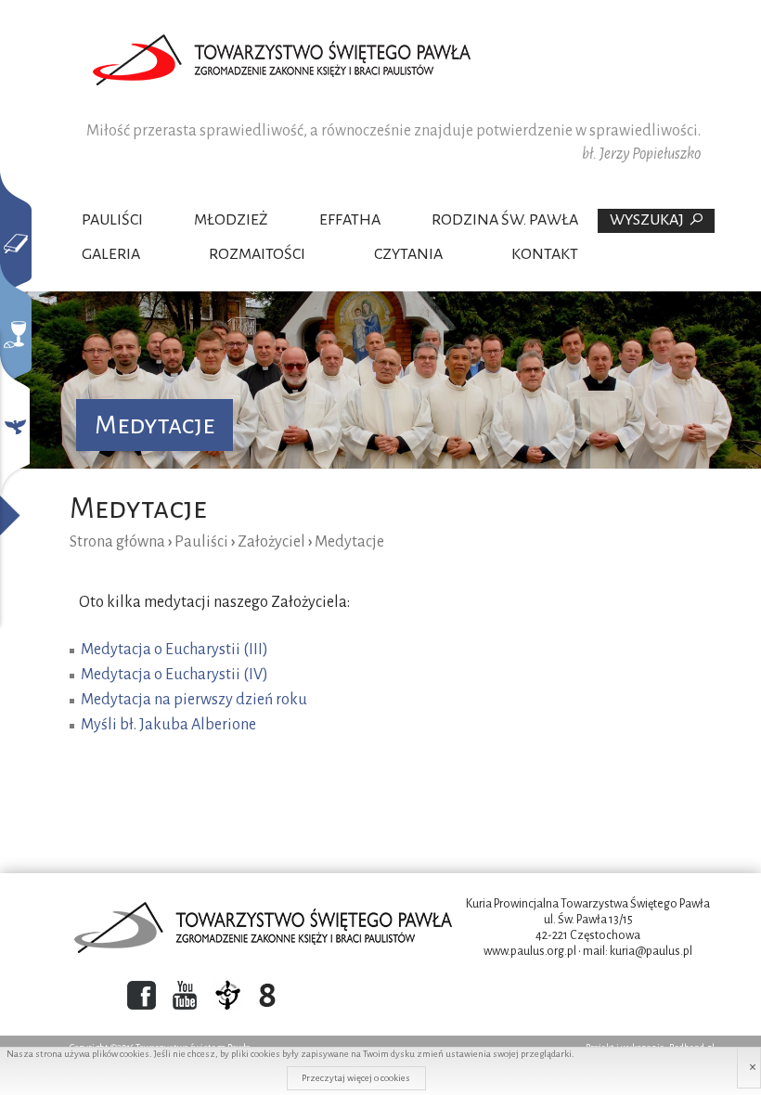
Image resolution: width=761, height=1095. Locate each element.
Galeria (111, 254)
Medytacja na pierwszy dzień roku (194, 699)
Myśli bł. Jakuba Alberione (168, 724)
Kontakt (544, 254)
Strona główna (117, 542)
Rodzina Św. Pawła (505, 220)
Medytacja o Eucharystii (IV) (174, 674)
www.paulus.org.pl (530, 951)
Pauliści (112, 220)
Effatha (349, 220)
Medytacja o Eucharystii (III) (174, 649)
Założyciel (271, 542)
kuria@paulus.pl (651, 951)
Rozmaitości (257, 254)
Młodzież (231, 220)
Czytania (408, 254)
